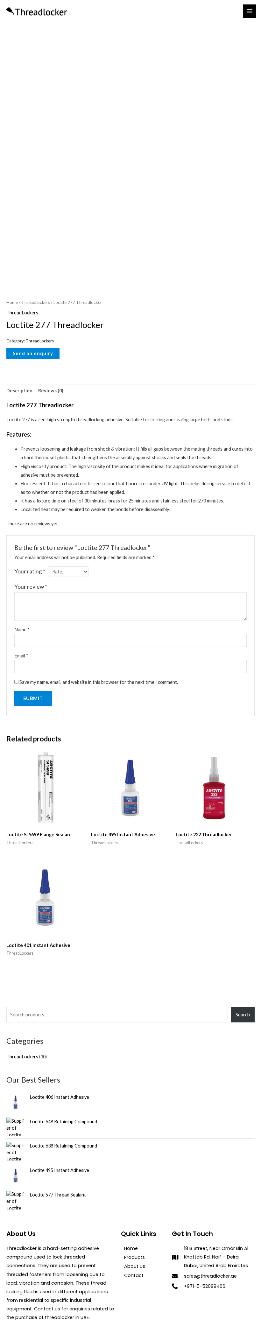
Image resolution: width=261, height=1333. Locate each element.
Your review (30, 586)
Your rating (29, 571)
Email (21, 655)
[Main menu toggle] (249, 11)
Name (22, 629)
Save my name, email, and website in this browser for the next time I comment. (98, 682)
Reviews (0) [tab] (50, 390)
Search (243, 1014)
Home (12, 302)
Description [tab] (19, 390)
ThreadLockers (35, 302)
